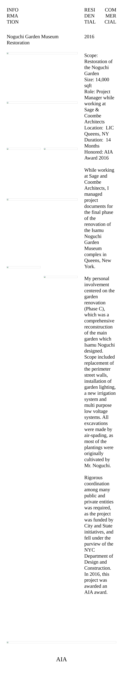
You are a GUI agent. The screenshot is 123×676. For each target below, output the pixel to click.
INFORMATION (13, 16)
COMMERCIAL (110, 16)
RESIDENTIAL (90, 16)
